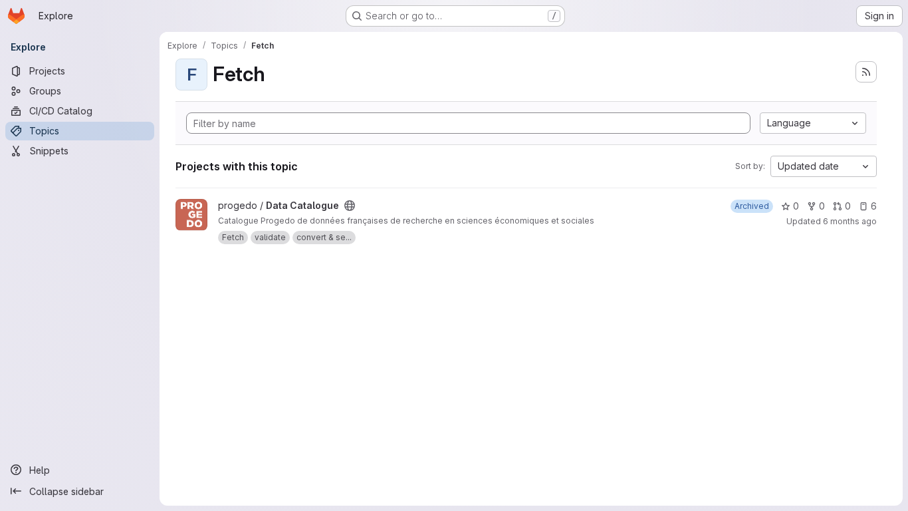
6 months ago (850, 221)
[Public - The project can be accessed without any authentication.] (349, 205)
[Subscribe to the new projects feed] (866, 72)
